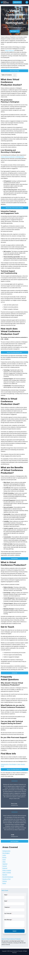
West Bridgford (12, 764)
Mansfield (4, 874)
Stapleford (4, 864)
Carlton (18, 764)
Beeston (23, 764)
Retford (4, 883)
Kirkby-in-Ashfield (6, 870)
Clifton (4, 861)
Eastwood (4, 868)
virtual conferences (9, 50)
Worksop (4, 881)
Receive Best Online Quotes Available (14, 207)
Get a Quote (13, 31)
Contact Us (14, 673)
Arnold (2, 766)
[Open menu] (26, 2)
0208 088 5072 (17, 2)
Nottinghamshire (5, 764)
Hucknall (4, 866)
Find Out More (14, 558)
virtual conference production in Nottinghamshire (12, 156)
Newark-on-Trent (6, 879)
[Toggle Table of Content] (13, 75)
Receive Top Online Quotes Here (14, 352)
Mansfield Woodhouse (7, 876)
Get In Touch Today (14, 70)
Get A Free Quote (14, 841)
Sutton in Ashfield (6, 872)
